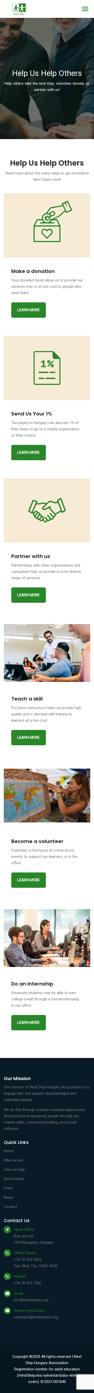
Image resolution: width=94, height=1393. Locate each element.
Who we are (13, 1160)
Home (9, 1151)
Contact (10, 1206)
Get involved (14, 1179)
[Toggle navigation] (85, 9)
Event (8, 1188)
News (8, 1197)
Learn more (28, 310)
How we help (14, 1169)
